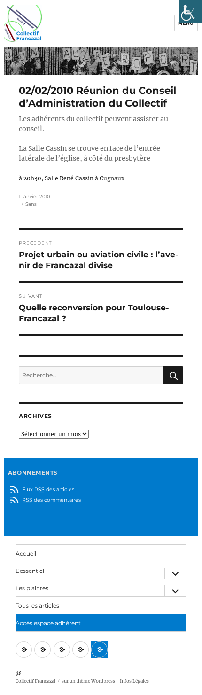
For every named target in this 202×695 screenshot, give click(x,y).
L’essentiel (30, 570)
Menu (186, 23)
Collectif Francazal (35, 681)
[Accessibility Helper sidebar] (190, 11)
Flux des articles (48, 489)
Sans (31, 204)
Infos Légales (134, 681)
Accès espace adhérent (48, 622)
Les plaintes (32, 588)
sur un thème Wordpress (88, 681)
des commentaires (51, 500)
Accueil (26, 553)
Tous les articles (37, 605)
